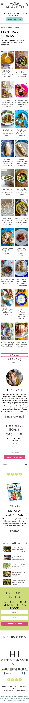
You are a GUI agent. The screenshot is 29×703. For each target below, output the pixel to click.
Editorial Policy (10, 698)
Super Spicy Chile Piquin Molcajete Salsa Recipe (7, 281)
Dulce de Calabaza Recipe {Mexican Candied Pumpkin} (21, 251)
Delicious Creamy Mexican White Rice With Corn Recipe (21, 221)
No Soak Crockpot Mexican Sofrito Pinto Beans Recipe (18, 549)
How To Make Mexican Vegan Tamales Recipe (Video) (7, 133)
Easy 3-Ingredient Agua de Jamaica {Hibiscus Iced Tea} (21, 103)
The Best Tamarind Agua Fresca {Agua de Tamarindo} (7, 103)
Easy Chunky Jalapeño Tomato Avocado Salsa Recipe (21, 192)
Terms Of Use (12, 700)
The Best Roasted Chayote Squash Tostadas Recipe (7, 344)
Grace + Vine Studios (18, 691)
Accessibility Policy (7, 696)
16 (20, 359)
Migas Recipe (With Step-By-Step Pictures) (18, 574)
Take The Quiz (14, 19)
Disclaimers (19, 698)
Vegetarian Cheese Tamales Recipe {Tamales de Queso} (21, 162)
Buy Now (14, 531)
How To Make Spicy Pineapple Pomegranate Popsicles (21, 345)
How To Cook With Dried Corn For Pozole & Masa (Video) (7, 221)
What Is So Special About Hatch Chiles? (19, 565)
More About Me (14, 417)
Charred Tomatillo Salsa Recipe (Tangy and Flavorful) (21, 73)
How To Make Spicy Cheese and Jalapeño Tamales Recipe (21, 282)
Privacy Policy (21, 700)
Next (14, 363)
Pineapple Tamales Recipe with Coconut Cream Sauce (7, 162)
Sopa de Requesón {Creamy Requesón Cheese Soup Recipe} (21, 313)
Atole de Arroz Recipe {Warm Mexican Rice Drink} (7, 311)
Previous (15, 355)
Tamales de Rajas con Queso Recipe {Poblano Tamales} (21, 133)
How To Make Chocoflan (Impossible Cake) (18, 557)
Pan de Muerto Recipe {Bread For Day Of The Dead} (7, 251)
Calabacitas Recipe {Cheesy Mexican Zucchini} (18, 582)
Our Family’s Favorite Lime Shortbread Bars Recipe (7, 192)
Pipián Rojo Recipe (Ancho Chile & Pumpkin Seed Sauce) (7, 73)
